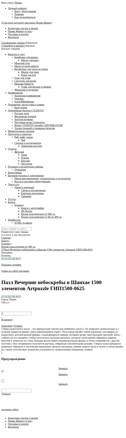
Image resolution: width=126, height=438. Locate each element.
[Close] (2, 381)
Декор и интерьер (24, 187)
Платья (25, 157)
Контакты (13, 37)
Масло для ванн (30, 60)
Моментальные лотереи (21, 131)
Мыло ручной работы (26, 66)
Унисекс (19, 98)
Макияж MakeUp (23, 83)
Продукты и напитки (20, 134)
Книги (11, 202)
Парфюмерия (15, 92)
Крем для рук (28, 75)
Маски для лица (30, 72)
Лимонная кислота (31, 146)
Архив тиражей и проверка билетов (34, 128)
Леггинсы (26, 163)
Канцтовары (15, 172)
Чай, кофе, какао (23, 137)
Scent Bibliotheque (24, 101)
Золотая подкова (23, 119)
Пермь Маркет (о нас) (20, 31)
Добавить (6, 394)
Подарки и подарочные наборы (25, 166)
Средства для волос (25, 81)
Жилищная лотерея (25, 116)
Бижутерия (20, 107)
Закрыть (63, 368)
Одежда (12, 149)
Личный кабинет (17, 8)
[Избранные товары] (13, 42)
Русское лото (21, 113)
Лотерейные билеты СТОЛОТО (26, 110)
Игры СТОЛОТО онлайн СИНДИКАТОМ (38, 125)
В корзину (7, 319)
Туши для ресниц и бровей (36, 86)
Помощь (19, 14)
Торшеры (26, 196)
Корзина (30, 45)
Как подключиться (24, 17)
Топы (24, 154)
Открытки (20, 169)
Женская (19, 151)
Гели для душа (22, 78)
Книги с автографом (32, 208)
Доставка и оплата (18, 34)
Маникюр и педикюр (26, 89)
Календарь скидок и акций (23, 28)
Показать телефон (11, 264)
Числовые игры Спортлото (29, 122)
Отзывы (17, 325)
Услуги (12, 199)
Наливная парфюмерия (27, 95)
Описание (7, 325)
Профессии (14, 220)
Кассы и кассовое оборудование (32, 181)
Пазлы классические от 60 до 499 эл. (41, 217)
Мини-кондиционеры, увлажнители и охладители (42, 178)
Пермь (18, 2)
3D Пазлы (26, 211)
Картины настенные (32, 193)
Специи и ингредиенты (27, 143)
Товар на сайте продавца (15, 271)
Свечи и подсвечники (33, 190)
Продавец (6, 252)
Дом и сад (13, 184)
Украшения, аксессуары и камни (26, 104)
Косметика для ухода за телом (31, 69)
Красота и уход (16, 54)
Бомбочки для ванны (26, 57)
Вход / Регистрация (25, 11)
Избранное (31, 42)
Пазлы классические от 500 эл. (38, 214)
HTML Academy (23, 222)
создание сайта (9, 409)
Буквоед (19, 205)
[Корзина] (13, 45)
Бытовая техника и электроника (26, 175)
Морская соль (22, 63)
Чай (23, 140)
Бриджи (25, 160)
